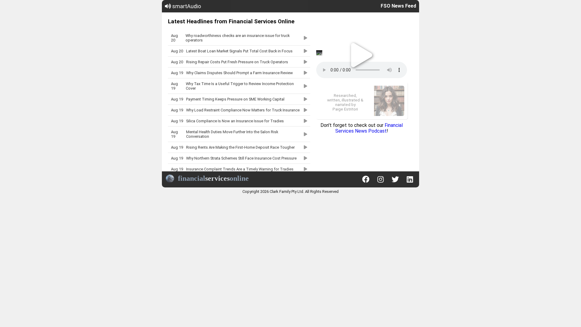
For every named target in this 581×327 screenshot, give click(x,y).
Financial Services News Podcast (369, 128)
